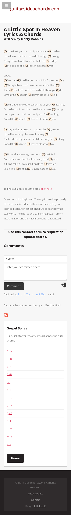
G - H (9, 374)
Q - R (9, 413)
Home (15, 458)
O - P (9, 405)
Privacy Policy (35, 493)
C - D (9, 359)
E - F (9, 366)
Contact (35, 499)
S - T (9, 421)
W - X (9, 436)
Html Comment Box (32, 294)
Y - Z (9, 444)
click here (46, 188)
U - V (9, 429)
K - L (9, 390)
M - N (9, 397)
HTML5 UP (40, 506)
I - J (8, 382)
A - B (9, 351)
